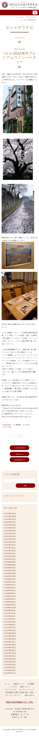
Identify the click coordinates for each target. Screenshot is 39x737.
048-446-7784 (21, 711)
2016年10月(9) (10, 644)
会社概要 (31, 684)
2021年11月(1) (10, 548)
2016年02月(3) (10, 664)
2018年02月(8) (10, 607)
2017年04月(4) (10, 633)
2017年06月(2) (10, 630)
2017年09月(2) (10, 622)
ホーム (22, 17)
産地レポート (25, 686)
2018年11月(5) (10, 585)
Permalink (6, 425)
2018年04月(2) (10, 602)
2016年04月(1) (10, 659)
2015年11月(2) (10, 673)
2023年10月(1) (10, 522)
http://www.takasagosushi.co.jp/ (15, 416)
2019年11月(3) (10, 559)
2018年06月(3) (10, 596)
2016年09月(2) (10, 647)
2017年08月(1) (10, 624)
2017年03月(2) (10, 636)
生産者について (18, 684)
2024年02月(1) (10, 519)
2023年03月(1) (10, 530)
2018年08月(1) (10, 593)
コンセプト (13, 686)
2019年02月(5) (10, 576)
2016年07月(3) (10, 653)
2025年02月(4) (10, 516)
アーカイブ (10, 508)
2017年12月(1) (10, 613)
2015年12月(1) (10, 670)
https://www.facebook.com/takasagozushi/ (20, 408)
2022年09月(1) (10, 539)
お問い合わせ (29, 695)
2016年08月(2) (10, 650)
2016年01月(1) (10, 667)
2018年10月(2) (10, 587)
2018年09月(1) (10, 590)
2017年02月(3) (10, 639)
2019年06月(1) (10, 570)
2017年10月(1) (10, 619)
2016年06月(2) (10, 656)
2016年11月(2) (10, 642)
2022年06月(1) (10, 542)
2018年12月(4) (10, 582)
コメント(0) (6, 427)
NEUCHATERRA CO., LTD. (19, 702)
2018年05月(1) (10, 599)
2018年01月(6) (10, 610)
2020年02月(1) (10, 556)
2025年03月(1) (10, 513)
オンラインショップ (27, 689)
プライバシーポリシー (13, 695)
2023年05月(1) (10, 528)
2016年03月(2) (10, 661)
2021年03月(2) (10, 550)
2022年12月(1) (10, 533)
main (18, 454)
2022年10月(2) (10, 536)
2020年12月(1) (10, 553)
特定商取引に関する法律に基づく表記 (19, 692)
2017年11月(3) (10, 616)
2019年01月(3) (10, 579)
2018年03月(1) (10, 604)
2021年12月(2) (10, 545)
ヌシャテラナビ (31, 17)
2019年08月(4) (10, 565)
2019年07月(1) (10, 567)
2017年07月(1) (10, 627)
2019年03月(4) (10, 573)
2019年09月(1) (10, 562)
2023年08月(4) (10, 525)
